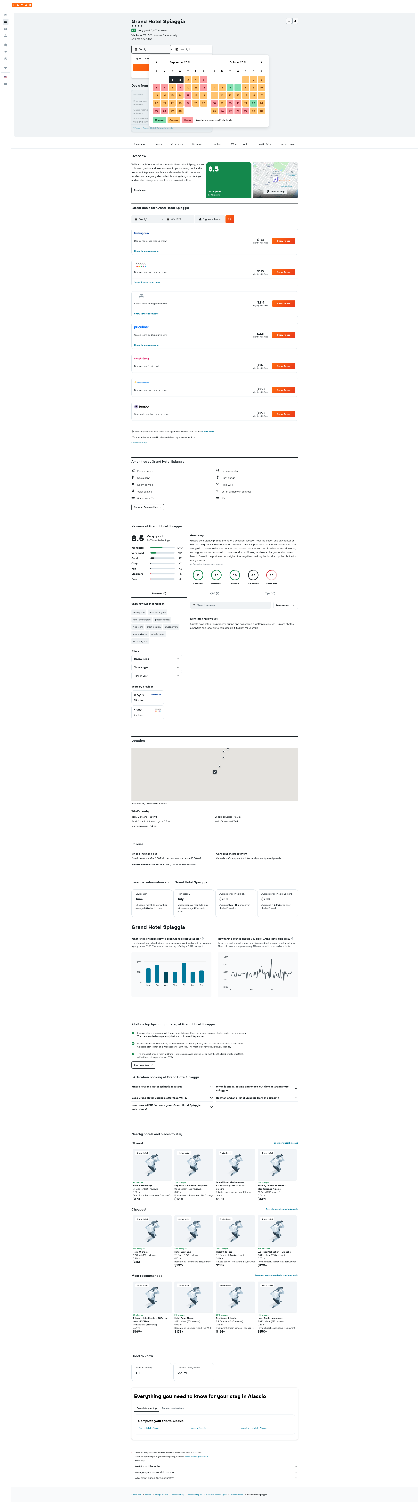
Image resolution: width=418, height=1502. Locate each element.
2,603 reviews (159, 30)
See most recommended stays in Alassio (276, 1275)
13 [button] (156, 95)
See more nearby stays (286, 1142)
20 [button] (156, 103)
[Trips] (5, 68)
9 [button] (180, 87)
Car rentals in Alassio (149, 1428)
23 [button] (180, 103)
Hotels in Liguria (195, 1494)
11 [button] (196, 87)
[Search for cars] (5, 28)
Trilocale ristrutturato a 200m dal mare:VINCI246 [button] (150, 1320)
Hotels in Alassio (198, 1428)
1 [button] (172, 79)
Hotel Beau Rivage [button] (142, 1185)
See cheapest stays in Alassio (282, 1209)
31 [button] (261, 111)
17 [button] (188, 95)
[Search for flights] (5, 15)
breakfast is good (157, 612)
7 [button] (164, 87)
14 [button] (164, 95)
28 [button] (164, 111)
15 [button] (172, 95)
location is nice (140, 634)
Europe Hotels (161, 1494)
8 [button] (172, 87)
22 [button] (172, 103)
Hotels (148, 1494)
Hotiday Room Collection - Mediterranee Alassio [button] (272, 1187)
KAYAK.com (136, 1494)
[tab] (159, 593)
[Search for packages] (5, 35)
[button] (5, 5)
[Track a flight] (5, 58)
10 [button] (188, 87)
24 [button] (187, 103)
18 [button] (196, 95)
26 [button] (203, 103)
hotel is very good (142, 619)
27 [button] (156, 111)
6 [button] (156, 87)
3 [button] (188, 79)
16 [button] (180, 95)
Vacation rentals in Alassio (253, 1428)
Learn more (208, 431)
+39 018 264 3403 (141, 39)
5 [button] (203, 79)
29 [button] (172, 111)
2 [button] (180, 79)
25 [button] (195, 103)
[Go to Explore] (5, 51)
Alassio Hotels (237, 1494)
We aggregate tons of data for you (154, 1472)
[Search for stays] (5, 22)
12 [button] (203, 87)
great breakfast (162, 619)
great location (154, 626)
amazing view (171, 626)
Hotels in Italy (178, 1494)
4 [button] (196, 79)
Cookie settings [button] (139, 442)
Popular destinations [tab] (173, 1408)
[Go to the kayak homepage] (22, 5)
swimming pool (140, 641)
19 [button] (203, 95)
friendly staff (139, 612)
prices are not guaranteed (196, 1456)
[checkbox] (147, 697)
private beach (158, 634)
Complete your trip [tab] (147, 1408)
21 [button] (164, 103)
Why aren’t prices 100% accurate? (154, 1477)
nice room (138, 626)
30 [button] (180, 111)
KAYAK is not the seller (147, 1466)
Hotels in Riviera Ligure (216, 1494)
